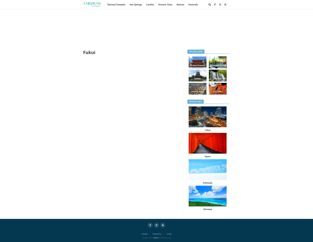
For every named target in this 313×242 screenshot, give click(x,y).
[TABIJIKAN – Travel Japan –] (92, 4)
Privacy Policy (157, 234)
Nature (180, 4)
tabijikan (156, 238)
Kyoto (208, 156)
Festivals (193, 4)
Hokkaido (207, 183)
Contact (169, 234)
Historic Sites (165, 4)
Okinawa (207, 209)
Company (144, 234)
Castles (150, 4)
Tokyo (208, 130)
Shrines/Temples (116, 4)
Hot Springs (135, 4)
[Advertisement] (156, 27)
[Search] (209, 4)
